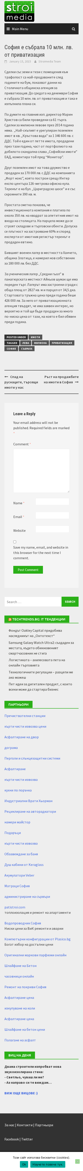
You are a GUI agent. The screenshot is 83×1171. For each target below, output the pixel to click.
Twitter (27, 1139)
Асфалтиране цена (19, 997)
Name (19, 503)
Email (18, 516)
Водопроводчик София (22, 923)
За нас (9, 1125)
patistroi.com (14, 907)
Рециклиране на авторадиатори (30, 811)
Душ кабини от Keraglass (24, 864)
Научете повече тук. (48, 1164)
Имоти (35, 337)
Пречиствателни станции (24, 715)
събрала (26, 348)
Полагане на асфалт (20, 1040)
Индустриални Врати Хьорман (28, 801)
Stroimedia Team (50, 61)
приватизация (62, 343)
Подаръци (12, 832)
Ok (24, 1164)
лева (25, 343)
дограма (11, 747)
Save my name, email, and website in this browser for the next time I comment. (40, 552)
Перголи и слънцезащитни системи (32, 758)
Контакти (25, 1125)
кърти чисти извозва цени (25, 726)
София (11, 348)
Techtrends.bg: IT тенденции (38, 619)
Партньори (44, 1125)
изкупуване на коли (19, 1008)
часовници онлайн (19, 976)
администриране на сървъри (27, 896)
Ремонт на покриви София (25, 987)
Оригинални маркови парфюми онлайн (35, 955)
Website (19, 530)
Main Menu (20, 29)
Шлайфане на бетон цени (24, 1029)
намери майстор (17, 822)
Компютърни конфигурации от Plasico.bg (37, 939)
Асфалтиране (15, 769)
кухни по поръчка (18, 790)
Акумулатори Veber (19, 875)
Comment (22, 444)
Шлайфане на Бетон (20, 965)
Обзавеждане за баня (21, 854)
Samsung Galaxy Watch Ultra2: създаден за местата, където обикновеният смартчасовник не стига (41, 647)
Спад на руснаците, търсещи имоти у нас (21, 382)
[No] (77, 1161)
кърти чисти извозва (21, 779)
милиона (40, 343)
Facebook (11, 1139)
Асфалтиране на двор (21, 737)
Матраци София (17, 886)
